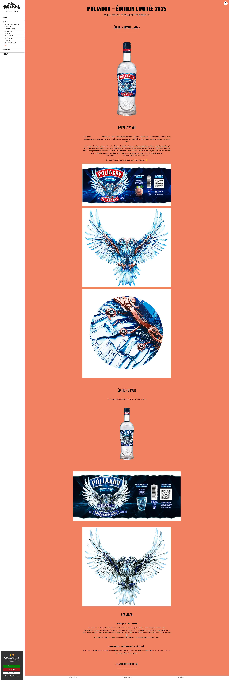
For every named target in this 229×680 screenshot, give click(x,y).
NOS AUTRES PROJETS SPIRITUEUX (127, 664)
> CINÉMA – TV (8, 26)
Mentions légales (180, 678)
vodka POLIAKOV (96, 137)
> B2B (5, 45)
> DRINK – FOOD (8, 33)
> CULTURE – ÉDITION (9, 29)
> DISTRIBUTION (8, 31)
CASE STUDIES (7, 49)
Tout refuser (11, 669)
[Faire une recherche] (226, 3)
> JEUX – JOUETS (8, 38)
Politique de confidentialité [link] (11, 676)
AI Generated (119, 156)
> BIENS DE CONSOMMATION (11, 24)
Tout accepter (12, 666)
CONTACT (5, 54)
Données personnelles (127, 678)
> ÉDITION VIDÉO (8, 36)
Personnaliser (12, 673)
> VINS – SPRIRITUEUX (10, 43)
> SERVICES (7, 40)
